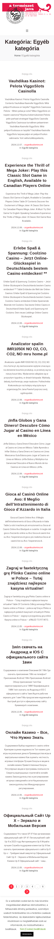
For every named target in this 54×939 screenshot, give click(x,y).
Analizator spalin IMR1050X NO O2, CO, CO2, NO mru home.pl (27, 349)
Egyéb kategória (30, 147)
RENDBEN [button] (27, 934)
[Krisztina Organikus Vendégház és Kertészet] (27, 13)
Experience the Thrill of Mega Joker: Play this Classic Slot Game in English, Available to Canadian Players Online (27, 175)
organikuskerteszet (33, 144)
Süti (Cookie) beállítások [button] (33, 929)
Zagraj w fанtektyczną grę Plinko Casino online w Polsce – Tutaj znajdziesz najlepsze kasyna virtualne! (27, 578)
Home (17, 55)
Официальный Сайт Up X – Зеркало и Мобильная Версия (27, 820)
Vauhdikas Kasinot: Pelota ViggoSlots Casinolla (27, 86)
